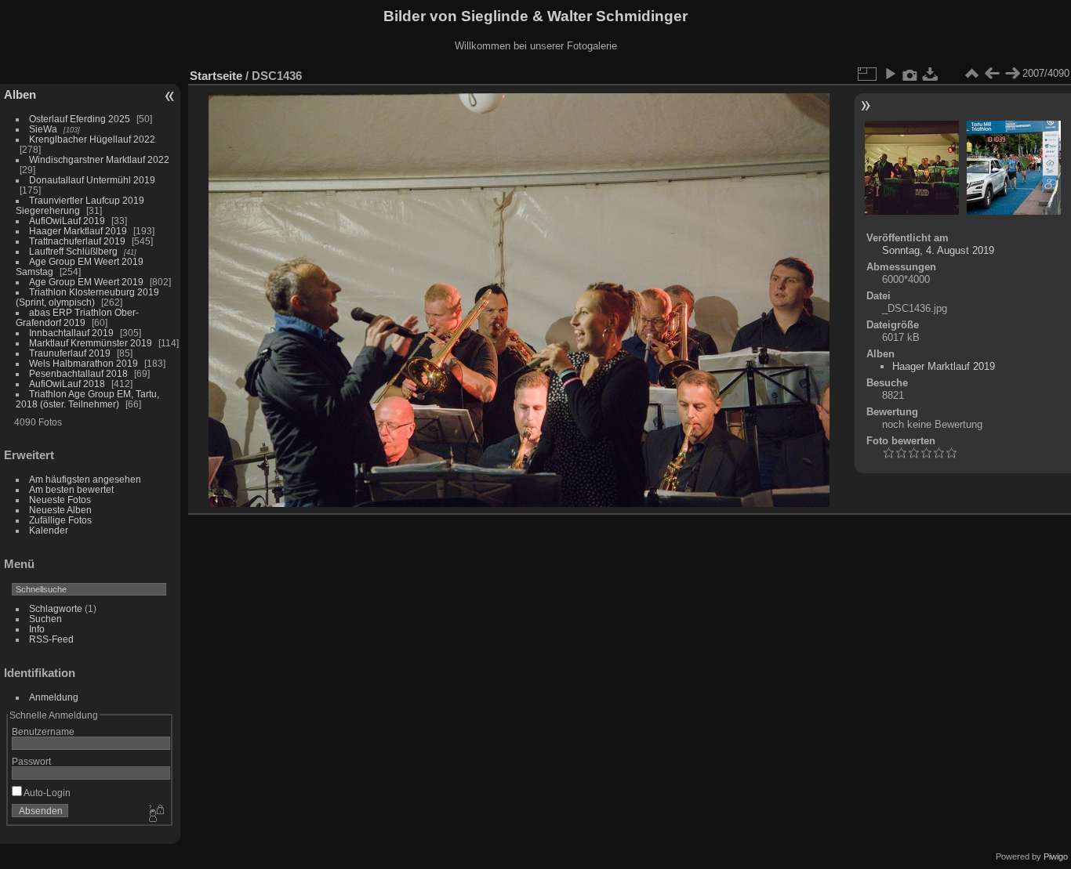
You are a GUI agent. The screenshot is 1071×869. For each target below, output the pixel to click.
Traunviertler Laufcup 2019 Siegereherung (80, 205)
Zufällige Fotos (60, 520)
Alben (20, 94)
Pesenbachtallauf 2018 (78, 373)
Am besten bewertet (71, 489)
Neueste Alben (60, 510)
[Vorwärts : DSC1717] (1012, 73)
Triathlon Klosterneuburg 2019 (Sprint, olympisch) (87, 297)
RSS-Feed (51, 639)
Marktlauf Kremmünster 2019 (90, 343)
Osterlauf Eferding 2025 (79, 119)
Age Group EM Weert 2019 (86, 282)
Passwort (31, 761)
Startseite (216, 75)
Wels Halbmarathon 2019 (83, 363)
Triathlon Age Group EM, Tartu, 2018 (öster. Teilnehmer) (87, 399)
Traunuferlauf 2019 (70, 353)
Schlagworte (55, 608)
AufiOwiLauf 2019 (67, 220)
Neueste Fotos (60, 499)
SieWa (43, 129)
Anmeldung (53, 697)
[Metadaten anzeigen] (910, 73)
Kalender (48, 530)
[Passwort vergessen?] (155, 814)
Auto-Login (46, 793)
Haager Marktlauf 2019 (78, 231)
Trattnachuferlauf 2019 (77, 241)
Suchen (45, 619)
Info (37, 629)
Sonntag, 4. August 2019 (938, 250)
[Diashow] (890, 73)
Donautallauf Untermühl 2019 (92, 180)
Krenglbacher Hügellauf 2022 (92, 139)
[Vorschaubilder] (971, 73)
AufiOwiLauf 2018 (67, 383)
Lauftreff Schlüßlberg (73, 251)
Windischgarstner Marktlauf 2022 (99, 159)
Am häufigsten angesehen (85, 479)
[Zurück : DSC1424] (992, 73)
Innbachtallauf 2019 (71, 333)
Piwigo (1056, 856)
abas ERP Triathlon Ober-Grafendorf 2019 (77, 317)
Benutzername (43, 731)
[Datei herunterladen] (930, 73)
